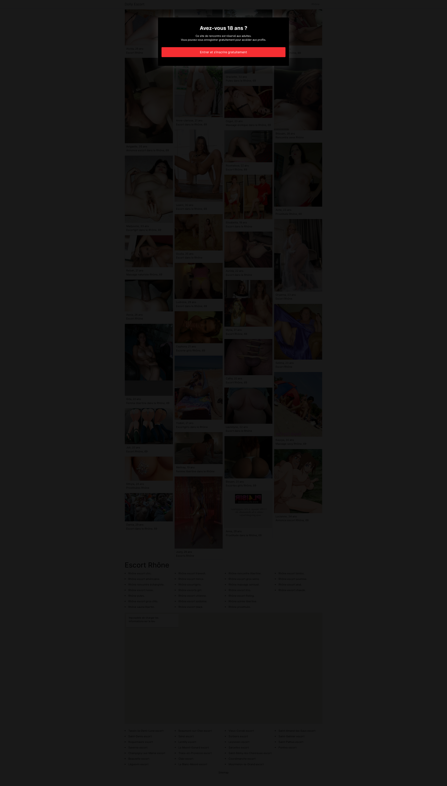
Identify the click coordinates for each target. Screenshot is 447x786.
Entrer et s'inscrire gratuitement (223, 52)
